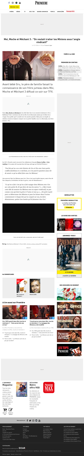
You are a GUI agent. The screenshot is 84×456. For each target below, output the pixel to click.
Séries (18, 11)
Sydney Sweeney (47, 434)
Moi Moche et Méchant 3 (13, 244)
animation (44, 244)
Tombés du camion (7, 432)
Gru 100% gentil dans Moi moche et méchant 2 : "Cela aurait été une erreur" (14, 323)
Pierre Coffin (41, 162)
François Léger (48, 45)
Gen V (24, 432)
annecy (33, 244)
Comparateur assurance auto (8, 451)
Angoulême (60, 11)
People (52, 11)
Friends (25, 429)
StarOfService (36, 451)
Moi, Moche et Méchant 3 (13, 113)
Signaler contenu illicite (16, 454)
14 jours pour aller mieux (8, 439)
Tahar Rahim (46, 437)
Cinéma (11, 11)
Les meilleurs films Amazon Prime (72, 441)
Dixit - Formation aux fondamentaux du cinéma (50, 451)
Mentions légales (6, 454)
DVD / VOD (32, 11)
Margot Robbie (47, 436)
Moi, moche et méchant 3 (20, 295)
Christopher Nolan (48, 429)
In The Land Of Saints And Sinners (11, 434)
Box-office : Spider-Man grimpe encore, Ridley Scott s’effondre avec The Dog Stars (69, 67)
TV (24, 11)
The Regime (26, 430)
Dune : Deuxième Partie (8, 429)
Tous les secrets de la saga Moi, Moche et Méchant (28, 237)
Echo (24, 434)
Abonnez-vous (14, 7)
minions (29, 244)
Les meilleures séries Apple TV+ (72, 437)
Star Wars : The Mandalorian (30, 436)
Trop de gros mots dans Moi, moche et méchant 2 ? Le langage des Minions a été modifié (16, 334)
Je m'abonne (69, 272)
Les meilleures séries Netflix (71, 432)
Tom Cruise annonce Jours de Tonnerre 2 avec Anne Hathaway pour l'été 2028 (68, 75)
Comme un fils (6, 437)
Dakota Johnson (47, 432)
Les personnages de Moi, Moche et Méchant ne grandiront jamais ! (28, 156)
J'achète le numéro (69, 276)
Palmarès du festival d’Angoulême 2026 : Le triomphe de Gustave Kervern (69, 79)
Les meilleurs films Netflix (70, 439)
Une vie (4, 430)
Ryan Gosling (46, 430)
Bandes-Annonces (42, 11)
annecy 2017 (39, 244)
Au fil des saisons (6, 436)
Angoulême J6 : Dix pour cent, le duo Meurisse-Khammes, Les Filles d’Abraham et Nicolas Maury (68, 71)
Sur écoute (25, 437)
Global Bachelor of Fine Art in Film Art (24, 451)
